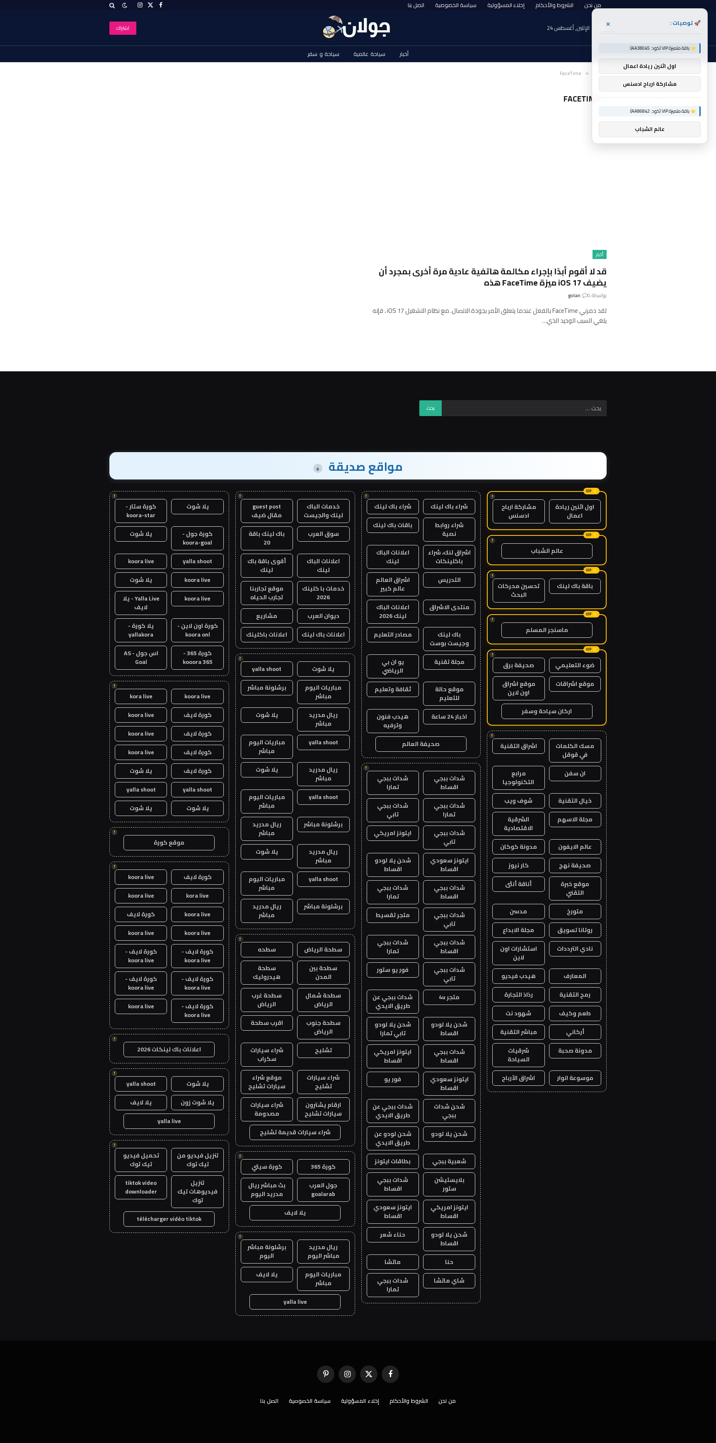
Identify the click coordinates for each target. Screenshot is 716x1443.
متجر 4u (449, 997)
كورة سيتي (267, 1166)
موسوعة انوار (575, 1078)
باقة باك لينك (575, 586)
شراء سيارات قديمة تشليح (295, 1132)
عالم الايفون (575, 846)
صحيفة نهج (575, 865)
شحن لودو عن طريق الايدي (392, 1138)
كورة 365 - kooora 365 (198, 657)
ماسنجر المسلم (547, 630)
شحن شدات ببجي (449, 1111)
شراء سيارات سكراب (266, 1054)
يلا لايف (295, 1212)
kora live (141, 696)
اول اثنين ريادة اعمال (574, 511)
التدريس (449, 579)
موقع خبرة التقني (575, 888)
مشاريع (266, 615)
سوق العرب (323, 533)
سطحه (267, 949)
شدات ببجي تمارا (392, 782)
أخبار (404, 54)
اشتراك (122, 28)
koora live (141, 561)
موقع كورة (169, 842)
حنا (449, 1262)
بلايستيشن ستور (449, 1184)
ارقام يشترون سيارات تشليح (323, 1109)
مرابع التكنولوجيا (518, 777)
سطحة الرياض (323, 949)
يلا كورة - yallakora (141, 630)
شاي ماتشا (449, 1280)
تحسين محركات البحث (518, 590)
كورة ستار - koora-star (141, 511)
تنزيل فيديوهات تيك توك (197, 1191)
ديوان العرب (323, 615)
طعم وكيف (575, 1013)
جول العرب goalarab (323, 1189)
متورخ (575, 911)
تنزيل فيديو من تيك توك (197, 1159)
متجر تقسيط (392, 915)
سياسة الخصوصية (456, 5)
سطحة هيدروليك (267, 972)
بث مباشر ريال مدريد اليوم (266, 1189)
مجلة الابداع (518, 930)
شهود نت (518, 1013)
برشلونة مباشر (266, 687)
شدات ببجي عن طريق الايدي (393, 1001)
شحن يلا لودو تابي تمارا (393, 1029)
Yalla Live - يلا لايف (141, 603)
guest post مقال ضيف (267, 511)
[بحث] (112, 5)
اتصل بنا (416, 5)
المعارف (575, 976)
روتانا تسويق (575, 930)
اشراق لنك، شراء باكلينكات (449, 557)
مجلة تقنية (449, 661)
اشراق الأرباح (518, 1078)
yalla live (295, 1301)
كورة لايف (198, 714)
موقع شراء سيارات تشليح (266, 1082)
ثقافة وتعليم (393, 689)
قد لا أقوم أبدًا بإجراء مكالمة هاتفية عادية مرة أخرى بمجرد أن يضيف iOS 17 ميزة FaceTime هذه (493, 277)
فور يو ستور (393, 969)
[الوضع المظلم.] (124, 5)
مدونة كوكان (518, 846)
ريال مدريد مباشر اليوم (323, 1251)
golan (574, 295)
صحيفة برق (518, 665)
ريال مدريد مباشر (323, 719)
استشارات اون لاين (518, 953)
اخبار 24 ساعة (449, 716)
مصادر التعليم (393, 634)
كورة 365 (323, 1166)
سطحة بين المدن (323, 972)
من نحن (592, 5)
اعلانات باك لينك (323, 634)
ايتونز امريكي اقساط (392, 1056)
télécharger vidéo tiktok (169, 1218)
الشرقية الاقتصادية (518, 823)
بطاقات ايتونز (393, 1161)
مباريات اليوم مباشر (323, 692)
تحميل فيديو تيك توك (141, 1159)
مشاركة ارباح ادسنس (518, 511)
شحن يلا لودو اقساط (393, 864)
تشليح (323, 1050)
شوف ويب (518, 800)
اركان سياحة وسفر (547, 711)
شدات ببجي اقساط (449, 782)
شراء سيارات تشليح (323, 1082)
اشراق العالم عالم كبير (393, 584)
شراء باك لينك (449, 506)
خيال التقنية (575, 800)
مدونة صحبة (575, 1050)
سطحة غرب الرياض (267, 1000)
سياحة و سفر (323, 54)
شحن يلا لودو (449, 1133)
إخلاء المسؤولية (506, 5)
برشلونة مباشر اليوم (266, 1251)
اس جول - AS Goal (141, 657)
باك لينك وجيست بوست (449, 639)
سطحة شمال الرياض (323, 1000)
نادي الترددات (575, 948)
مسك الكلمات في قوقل (575, 750)
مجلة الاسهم (575, 819)
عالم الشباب (547, 550)
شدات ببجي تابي (392, 810)
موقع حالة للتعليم (449, 693)
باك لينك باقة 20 (267, 538)
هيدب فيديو (518, 976)
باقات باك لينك (392, 525)
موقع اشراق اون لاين (518, 688)
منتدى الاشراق (449, 607)
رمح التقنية (574, 994)
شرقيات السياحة (519, 1055)
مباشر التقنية (518, 1032)
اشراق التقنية (518, 746)
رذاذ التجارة (518, 994)
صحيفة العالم (421, 743)
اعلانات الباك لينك (392, 557)
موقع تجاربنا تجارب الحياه (266, 593)
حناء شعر (392, 1234)
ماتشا (393, 1262)
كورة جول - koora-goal (197, 538)
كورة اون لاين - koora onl (197, 630)
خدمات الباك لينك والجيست (323, 511)
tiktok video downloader (141, 1187)
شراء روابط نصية (449, 529)
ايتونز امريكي (392, 833)
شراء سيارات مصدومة (266, 1109)
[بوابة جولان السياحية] (358, 28)
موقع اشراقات (575, 683)
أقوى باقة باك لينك (266, 565)
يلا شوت (323, 668)
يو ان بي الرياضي (393, 666)
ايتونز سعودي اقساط (449, 864)
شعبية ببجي (449, 1161)
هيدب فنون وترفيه (393, 721)
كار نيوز (518, 865)
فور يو (392, 1079)
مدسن (518, 911)
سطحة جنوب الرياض (323, 1027)
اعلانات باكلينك (266, 634)
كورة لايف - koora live (197, 956)
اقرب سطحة (267, 1022)
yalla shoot (266, 668)
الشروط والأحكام (554, 5)
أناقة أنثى (518, 884)
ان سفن (574, 773)
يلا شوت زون (197, 1102)
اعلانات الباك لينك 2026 (392, 611)
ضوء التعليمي (575, 665)
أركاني (575, 1032)
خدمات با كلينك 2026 (323, 593)
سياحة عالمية (369, 54)
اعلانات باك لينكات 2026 (169, 1049)
